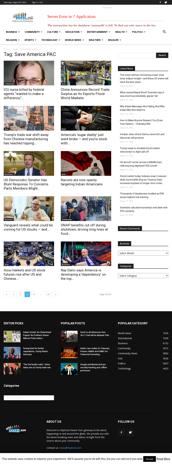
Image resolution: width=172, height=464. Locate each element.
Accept (149, 459)
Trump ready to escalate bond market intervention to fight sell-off (140, 150)
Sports (29, 40)
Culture (52, 31)
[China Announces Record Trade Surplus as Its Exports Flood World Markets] (86, 73)
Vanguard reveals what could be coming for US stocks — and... (28, 227)
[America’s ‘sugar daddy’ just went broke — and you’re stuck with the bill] (86, 118)
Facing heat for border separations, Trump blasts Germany (35, 351)
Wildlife (113, 40)
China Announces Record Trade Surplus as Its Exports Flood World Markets (85, 94)
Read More (163, 458)
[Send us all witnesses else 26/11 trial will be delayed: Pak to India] (69, 336)
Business (11, 31)
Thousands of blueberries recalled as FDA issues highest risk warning (142, 195)
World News (73, 40)
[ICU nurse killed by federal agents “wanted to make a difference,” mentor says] (29, 73)
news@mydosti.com (70, 447)
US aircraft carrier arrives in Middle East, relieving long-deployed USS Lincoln (141, 164)
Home (7, 49)
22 (48, 294)
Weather (94, 40)
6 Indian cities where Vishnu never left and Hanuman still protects (142, 136)
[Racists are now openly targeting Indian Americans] (86, 163)
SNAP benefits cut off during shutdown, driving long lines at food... (84, 229)
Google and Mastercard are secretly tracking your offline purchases (93, 367)
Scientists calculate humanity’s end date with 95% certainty (143, 209)
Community (32, 31)
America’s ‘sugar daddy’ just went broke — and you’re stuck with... (84, 139)
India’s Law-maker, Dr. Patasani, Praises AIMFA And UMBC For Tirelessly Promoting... (95, 351)
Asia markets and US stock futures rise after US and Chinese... (24, 274)
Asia (64, 84)
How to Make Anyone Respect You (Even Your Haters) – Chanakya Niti (141, 122)
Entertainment (97, 31)
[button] (164, 32)
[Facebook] (160, 2)
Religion (11, 40)
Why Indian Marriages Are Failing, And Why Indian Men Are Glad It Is (142, 108)
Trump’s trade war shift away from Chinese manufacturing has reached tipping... (26, 139)
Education (72, 31)
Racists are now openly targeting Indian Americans (82, 182)
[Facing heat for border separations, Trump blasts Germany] (12, 352)
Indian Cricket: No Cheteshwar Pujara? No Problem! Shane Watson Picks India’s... (37, 335)
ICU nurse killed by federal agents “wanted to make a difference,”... (24, 94)
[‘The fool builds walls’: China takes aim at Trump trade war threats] (12, 369)
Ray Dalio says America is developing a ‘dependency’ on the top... (83, 274)
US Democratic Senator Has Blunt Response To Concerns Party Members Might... (26, 184)
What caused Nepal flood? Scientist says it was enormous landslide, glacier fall (142, 94)
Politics (137, 31)
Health (120, 31)
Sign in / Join (37, 2)
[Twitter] (165, 2)
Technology (49, 40)
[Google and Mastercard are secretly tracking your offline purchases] (69, 369)
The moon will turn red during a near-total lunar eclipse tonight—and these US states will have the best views (144, 78)
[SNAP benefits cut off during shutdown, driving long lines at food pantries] (86, 208)
